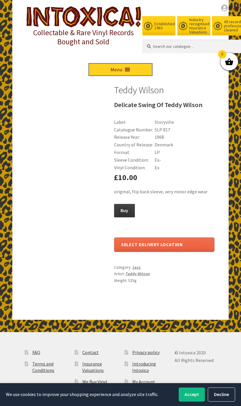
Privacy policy (146, 352)
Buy (124, 210)
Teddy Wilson (137, 273)
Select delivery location (152, 244)
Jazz (136, 267)
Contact (90, 352)
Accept (192, 394)
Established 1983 (164, 26)
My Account (143, 382)
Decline (221, 394)
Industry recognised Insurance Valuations (199, 26)
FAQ (36, 352)
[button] (116, 69)
